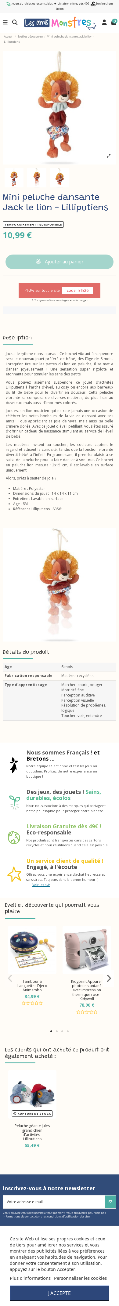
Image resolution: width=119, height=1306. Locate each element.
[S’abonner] (110, 1202)
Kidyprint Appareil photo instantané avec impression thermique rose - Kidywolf (87, 990)
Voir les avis (41, 884)
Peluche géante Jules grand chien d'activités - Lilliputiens (32, 1132)
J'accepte (59, 1293)
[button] (51, 1031)
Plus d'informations (30, 1278)
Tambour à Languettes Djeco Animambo (32, 986)
